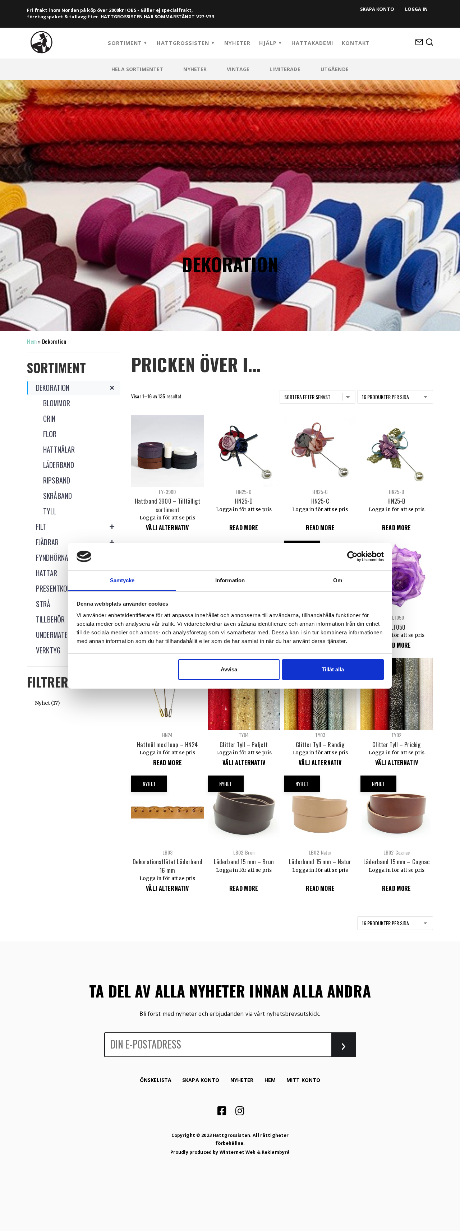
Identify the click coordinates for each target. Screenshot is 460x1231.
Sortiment (125, 43)
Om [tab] (337, 580)
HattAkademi (312, 43)
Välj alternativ (167, 528)
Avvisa (229, 669)
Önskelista (155, 1080)
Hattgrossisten (183, 43)
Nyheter (237, 43)
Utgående (335, 69)
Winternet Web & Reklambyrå (255, 1152)
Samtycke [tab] (122, 580)
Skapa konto (377, 9)
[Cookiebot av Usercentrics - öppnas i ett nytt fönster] (352, 556)
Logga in (416, 9)
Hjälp (268, 43)
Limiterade (285, 69)
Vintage (238, 69)
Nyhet (42, 703)
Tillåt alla (333, 669)
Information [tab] (230, 580)
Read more (243, 528)
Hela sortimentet (137, 69)
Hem (31, 341)
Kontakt (356, 43)
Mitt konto (303, 1080)
